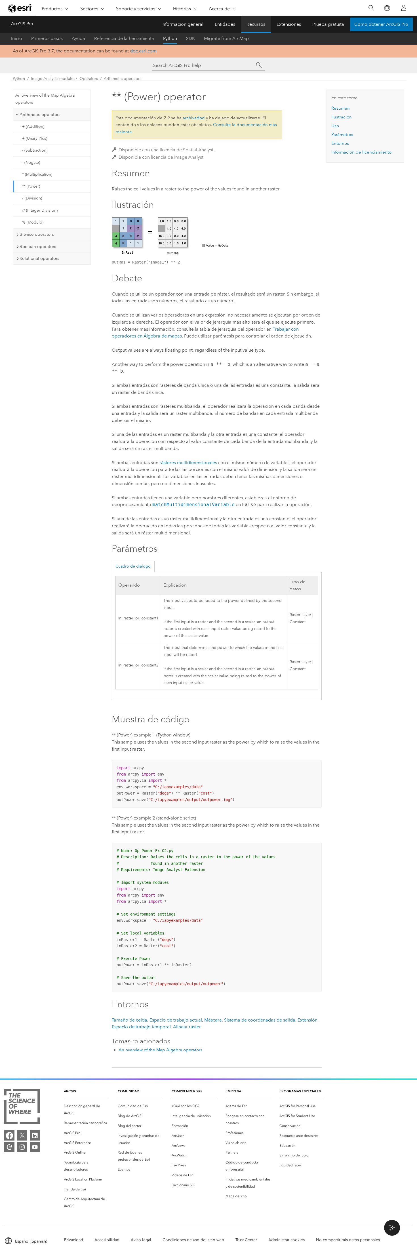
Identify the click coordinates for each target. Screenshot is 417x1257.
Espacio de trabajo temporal (141, 1026)
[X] (22, 1135)
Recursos (256, 24)
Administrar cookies (286, 1239)
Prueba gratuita (328, 24)
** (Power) (31, 186)
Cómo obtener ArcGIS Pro (381, 24)
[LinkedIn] (35, 1135)
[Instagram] (22, 1147)
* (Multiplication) (37, 174)
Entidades (225, 24)
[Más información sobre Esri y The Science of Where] (22, 1107)
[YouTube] (35, 1147)
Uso (335, 125)
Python (170, 38)
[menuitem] (86, 1109)
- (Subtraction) (34, 150)
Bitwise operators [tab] (37, 234)
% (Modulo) (32, 222)
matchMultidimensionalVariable (193, 504)
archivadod (194, 117)
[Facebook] (9, 1135)
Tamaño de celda (129, 1020)
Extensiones (289, 24)
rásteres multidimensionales (188, 462)
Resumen (340, 108)
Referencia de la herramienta (124, 38)
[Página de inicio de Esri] (20, 8)
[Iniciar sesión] (404, 8)
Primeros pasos (47, 38)
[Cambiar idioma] (387, 8)
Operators (88, 78)
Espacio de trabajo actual (175, 1020)
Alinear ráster (187, 1026)
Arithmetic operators (122, 78)
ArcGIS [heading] (70, 1091)
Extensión (307, 1020)
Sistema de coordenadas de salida (259, 1020)
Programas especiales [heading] (300, 1091)
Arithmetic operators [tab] (40, 114)
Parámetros (342, 134)
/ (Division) (32, 198)
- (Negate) (31, 162)
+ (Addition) (33, 126)
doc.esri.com (143, 51)
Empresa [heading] (233, 1091)
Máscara (213, 1020)
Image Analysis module (52, 78)
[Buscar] (371, 8)
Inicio (16, 38)
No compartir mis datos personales (348, 1239)
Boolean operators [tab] (38, 246)
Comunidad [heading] (128, 1091)
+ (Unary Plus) (34, 138)
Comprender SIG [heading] (187, 1091)
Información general (182, 24)
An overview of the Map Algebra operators (45, 99)
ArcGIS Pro (22, 23)
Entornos (340, 143)
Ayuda (78, 38)
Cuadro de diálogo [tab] (133, 566)
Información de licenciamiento (361, 152)
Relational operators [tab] (39, 258)
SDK (190, 38)
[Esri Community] (9, 1147)
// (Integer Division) (40, 210)
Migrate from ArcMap (226, 38)
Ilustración (341, 117)
